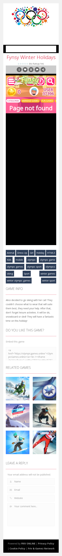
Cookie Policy (17, 548)
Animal (10, 252)
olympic (31, 259)
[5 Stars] (27, 64)
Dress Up (22, 252)
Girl (31, 252)
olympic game (47, 259)
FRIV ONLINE (28, 543)
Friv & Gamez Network (41, 548)
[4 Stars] (25, 64)
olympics (50, 266)
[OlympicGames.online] (31, 16)
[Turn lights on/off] (19, 69)
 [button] (37, 69)
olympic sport (34, 266)
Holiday (40, 252)
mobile (19, 259)
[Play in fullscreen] (31, 69)
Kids (9, 259)
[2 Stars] (21, 64)
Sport (27, 273)
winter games (48, 273)
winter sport (48, 280)
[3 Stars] (23, 64)
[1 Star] (19, 64)
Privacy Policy (46, 543)
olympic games (15, 266)
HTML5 (51, 252)
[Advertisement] (34, 34)
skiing (10, 273)
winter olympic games (18, 280)
